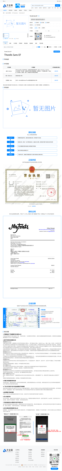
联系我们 (17, 454)
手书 (52, 7)
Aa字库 (32, 7)
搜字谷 (57, 5)
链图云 (27, 466)
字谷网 (11, 464)
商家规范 (42, 456)
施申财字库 (44, 7)
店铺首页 (5, 10)
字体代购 (30, 454)
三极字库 (40, 7)
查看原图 (33, 206)
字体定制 (30, 458)
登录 (57, 1)
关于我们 (17, 452)
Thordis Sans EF (22, 12)
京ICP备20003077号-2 (16, 464)
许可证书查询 (30, 460)
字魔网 (30, 466)
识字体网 (36, 466)
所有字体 (10, 10)
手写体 (25, 10)
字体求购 (30, 456)
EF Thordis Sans (15, 12)
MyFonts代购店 (22, 4)
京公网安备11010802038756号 (28, 464)
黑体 (55, 7)
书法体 (30, 10)
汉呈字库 (36, 7)
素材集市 (44, 466)
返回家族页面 (56, 51)
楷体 (58, 7)
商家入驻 (42, 452)
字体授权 (30, 452)
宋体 (60, 7)
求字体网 (23, 466)
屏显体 (20, 10)
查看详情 (56, 71)
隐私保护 (17, 460)
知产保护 (17, 462)
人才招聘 (17, 456)
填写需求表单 (54, 468)
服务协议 (17, 458)
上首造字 (49, 7)
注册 (59, 1)
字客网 (33, 466)
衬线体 (15, 10)
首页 (3, 12)
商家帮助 (42, 454)
